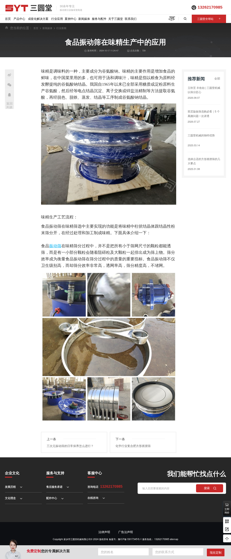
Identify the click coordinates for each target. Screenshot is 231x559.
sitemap (174, 539)
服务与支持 (55, 472)
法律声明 (104, 532)
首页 (8, 18)
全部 (217, 78)
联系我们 (130, 18)
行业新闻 (61, 28)
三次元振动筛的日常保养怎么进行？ (70, 446)
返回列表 (9, 105)
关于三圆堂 (115, 18)
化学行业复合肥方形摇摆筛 (133, 446)
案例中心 (70, 18)
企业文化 (12, 472)
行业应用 (57, 18)
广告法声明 (125, 532)
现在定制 (216, 552)
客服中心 (95, 472)
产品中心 (19, 18)
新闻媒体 (84, 18)
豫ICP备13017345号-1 (130, 539)
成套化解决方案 (38, 18)
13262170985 (210, 7)
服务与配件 (99, 18)
